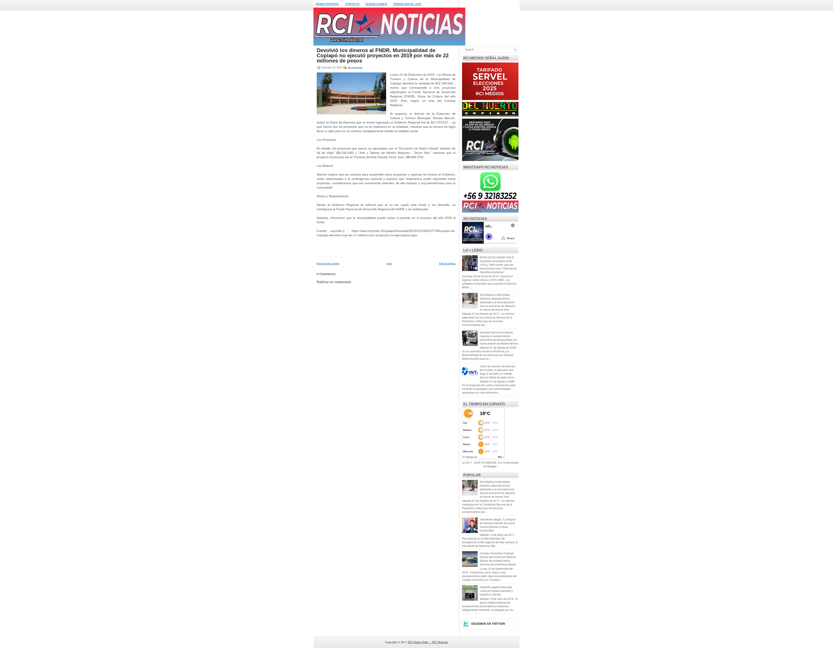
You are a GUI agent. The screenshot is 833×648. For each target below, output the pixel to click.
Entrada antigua (447, 263)
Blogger (491, 466)
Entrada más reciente (328, 263)
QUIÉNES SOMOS (376, 4)
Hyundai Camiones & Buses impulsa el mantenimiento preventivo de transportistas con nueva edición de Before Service (499, 337)
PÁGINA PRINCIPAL (327, 4)
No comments (355, 67)
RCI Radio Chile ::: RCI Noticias (428, 642)
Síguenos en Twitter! (487, 624)
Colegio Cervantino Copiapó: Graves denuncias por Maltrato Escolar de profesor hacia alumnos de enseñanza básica (498, 558)
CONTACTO (352, 4)
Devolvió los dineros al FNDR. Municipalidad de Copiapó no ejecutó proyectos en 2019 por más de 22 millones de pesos (383, 55)
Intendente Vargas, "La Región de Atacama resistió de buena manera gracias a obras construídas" (498, 524)
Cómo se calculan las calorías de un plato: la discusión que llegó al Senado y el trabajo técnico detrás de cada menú (497, 371)
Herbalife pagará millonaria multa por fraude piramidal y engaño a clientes (496, 590)
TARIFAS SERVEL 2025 (407, 4)
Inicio (389, 263)
